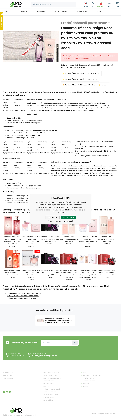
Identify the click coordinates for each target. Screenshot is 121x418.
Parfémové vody (94, 73)
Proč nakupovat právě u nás (92, 375)
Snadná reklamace (49, 392)
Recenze (85, 386)
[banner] (16, 4)
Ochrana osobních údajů (51, 389)
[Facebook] (4, 392)
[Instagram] (10, 392)
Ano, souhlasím (68, 217)
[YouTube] (7, 392)
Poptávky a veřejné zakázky (52, 378)
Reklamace (86, 384)
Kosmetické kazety (80, 85)
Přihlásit (75, 343)
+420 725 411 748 (17, 356)
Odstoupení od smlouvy (51, 373)
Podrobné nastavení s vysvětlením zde (60, 221)
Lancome (105, 85)
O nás (84, 373)
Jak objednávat (48, 381)
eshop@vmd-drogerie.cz (44, 355)
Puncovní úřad (48, 400)
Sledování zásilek (49, 397)
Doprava (46, 386)
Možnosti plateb (48, 384)
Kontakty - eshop (88, 378)
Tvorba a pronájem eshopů (100, 414)
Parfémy (68, 73)
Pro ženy (92, 85)
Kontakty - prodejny (89, 381)
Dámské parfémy (79, 73)
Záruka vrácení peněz (50, 395)
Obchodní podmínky (50, 375)
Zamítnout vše (52, 217)
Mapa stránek (31, 415)
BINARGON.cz (114, 414)
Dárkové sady (93, 79)
